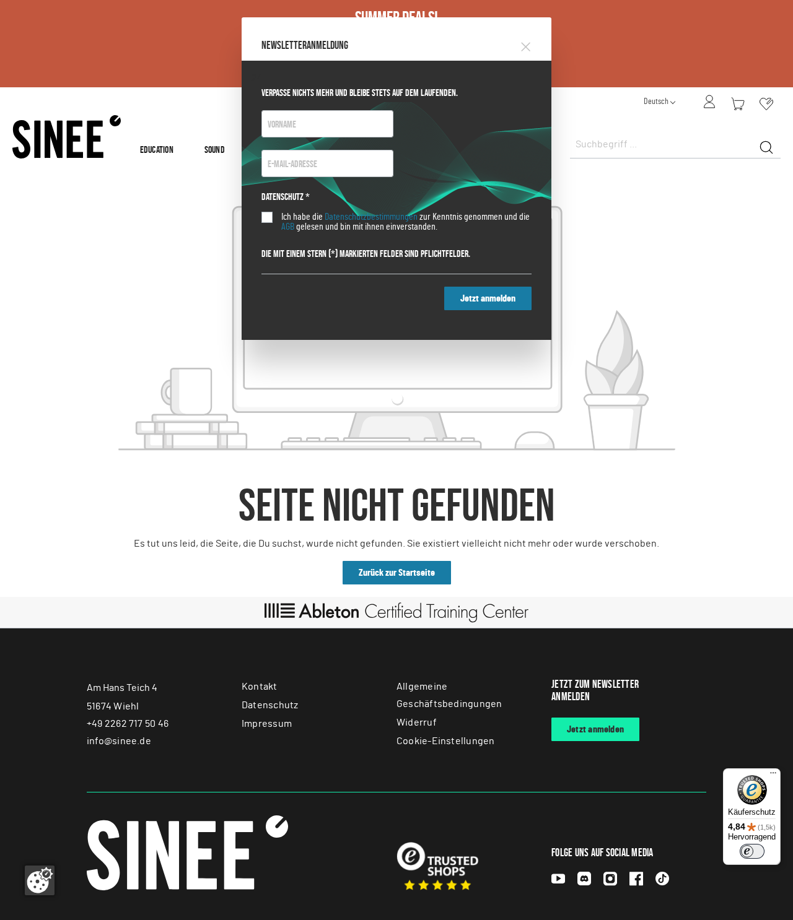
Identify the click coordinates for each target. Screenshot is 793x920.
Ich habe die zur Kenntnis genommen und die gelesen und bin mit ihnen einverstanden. (405, 222)
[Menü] (773, 775)
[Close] (526, 44)
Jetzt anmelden (487, 298)
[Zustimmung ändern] (40, 880)
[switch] (752, 851)
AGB (287, 227)
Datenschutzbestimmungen (371, 217)
